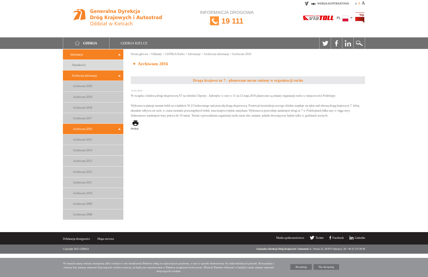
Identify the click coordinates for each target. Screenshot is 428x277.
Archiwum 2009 (82, 204)
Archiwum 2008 (82, 214)
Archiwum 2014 (82, 150)
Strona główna (139, 54)
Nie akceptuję (326, 266)
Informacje (76, 54)
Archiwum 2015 (82, 139)
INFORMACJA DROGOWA (227, 17)
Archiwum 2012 (82, 172)
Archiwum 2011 (82, 182)
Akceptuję (301, 266)
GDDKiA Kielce (175, 54)
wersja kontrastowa (333, 3)
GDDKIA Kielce (134, 43)
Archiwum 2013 (82, 161)
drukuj (134, 128)
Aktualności (79, 65)
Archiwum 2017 (82, 118)
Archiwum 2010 (82, 193)
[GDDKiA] (118, 18)
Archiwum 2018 (82, 107)
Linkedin (347, 43)
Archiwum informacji (84, 75)
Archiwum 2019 (82, 97)
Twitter (325, 43)
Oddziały (156, 54)
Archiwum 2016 (82, 129)
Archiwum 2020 (82, 86)
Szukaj (359, 43)
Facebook (336, 43)
